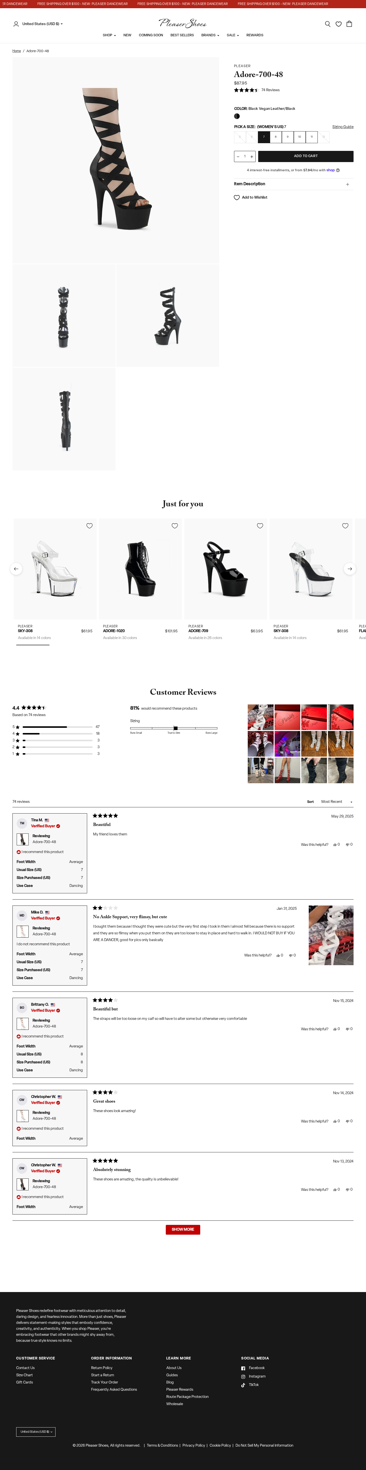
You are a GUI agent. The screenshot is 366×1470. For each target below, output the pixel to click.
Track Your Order (104, 1382)
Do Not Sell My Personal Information (264, 1446)
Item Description (249, 184)
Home (16, 51)
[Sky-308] (55, 568)
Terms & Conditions (162, 1446)
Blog (170, 1382)
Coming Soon (151, 35)
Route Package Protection (187, 1397)
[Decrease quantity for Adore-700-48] (238, 156)
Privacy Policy (194, 1446)
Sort (310, 802)
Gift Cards (24, 1382)
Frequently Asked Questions (114, 1390)
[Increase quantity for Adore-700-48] (251, 156)
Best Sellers (182, 35)
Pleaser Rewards (179, 1390)
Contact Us (25, 1368)
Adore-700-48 (44, 842)
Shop (107, 35)
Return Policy (102, 1368)
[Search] (328, 24)
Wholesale (174, 1404)
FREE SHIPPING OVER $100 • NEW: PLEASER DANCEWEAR (71, 4)
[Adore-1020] (140, 568)
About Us (174, 1368)
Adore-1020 (114, 631)
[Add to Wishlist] (89, 526)
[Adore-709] (225, 568)
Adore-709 (198, 631)
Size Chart (24, 1375)
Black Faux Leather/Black (237, 116)
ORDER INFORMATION (111, 1358)
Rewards (254, 35)
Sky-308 (25, 631)
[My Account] (17, 24)
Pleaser (25, 626)
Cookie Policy (220, 1446)
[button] (257, 90)
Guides (172, 1375)
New (127, 35)
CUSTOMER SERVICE (35, 1358)
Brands (208, 35)
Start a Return (102, 1375)
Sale (231, 35)
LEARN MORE (178, 1358)
